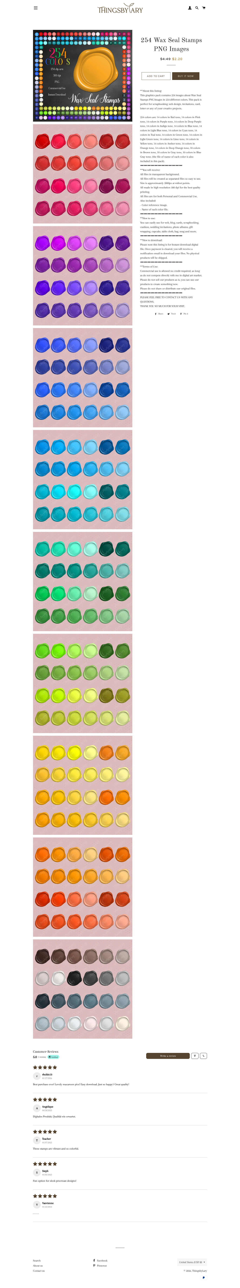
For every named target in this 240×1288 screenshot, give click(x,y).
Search (37, 1260)
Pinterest (101, 1265)
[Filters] (195, 1056)
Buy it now (186, 76)
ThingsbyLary (199, 1270)
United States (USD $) (190, 1262)
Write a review (168, 1055)
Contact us (39, 1270)
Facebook (101, 1260)
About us (38, 1265)
